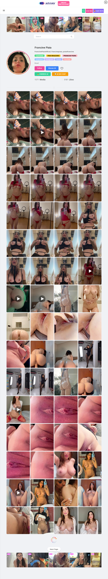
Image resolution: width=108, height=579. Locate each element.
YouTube (67, 59)
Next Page (54, 549)
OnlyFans (39, 59)
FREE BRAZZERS (53, 56)
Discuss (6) (52, 68)
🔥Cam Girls (98, 11)
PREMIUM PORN (69, 56)
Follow (39, 68)
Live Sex (89, 11)
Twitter (58, 59)
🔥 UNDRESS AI (42, 74)
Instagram (49, 59)
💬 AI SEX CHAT (60, 74)
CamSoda (39, 56)
